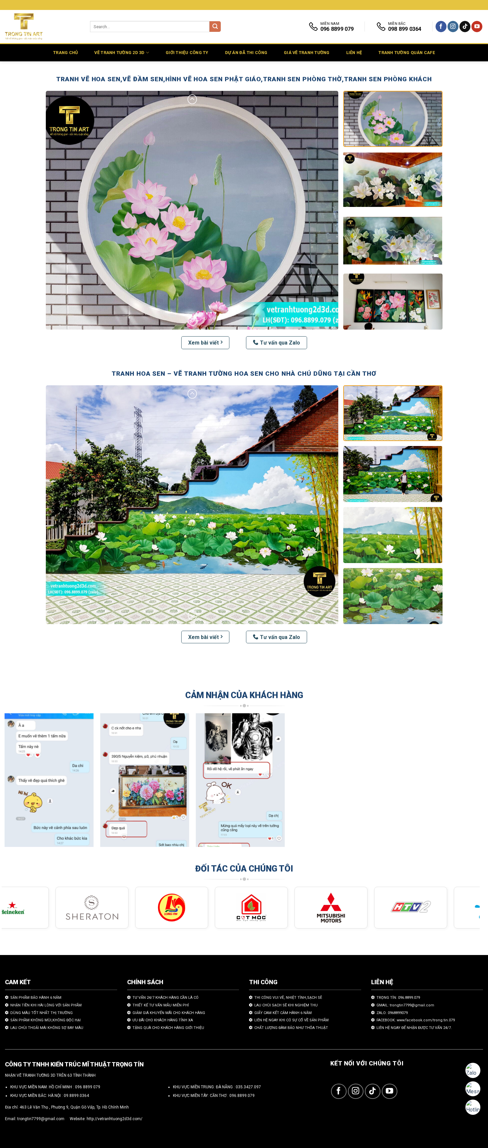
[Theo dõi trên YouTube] (476, 26)
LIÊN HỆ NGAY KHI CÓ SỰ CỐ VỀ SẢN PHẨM (291, 1020)
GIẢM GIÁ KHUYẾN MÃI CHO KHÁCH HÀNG (168, 1013)
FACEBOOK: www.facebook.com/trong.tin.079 (415, 1020)
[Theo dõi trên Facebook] (441, 26)
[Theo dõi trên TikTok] (464, 26)
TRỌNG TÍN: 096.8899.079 (398, 997)
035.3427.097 (248, 1087)
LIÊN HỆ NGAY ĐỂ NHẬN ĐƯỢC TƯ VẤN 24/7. (414, 1028)
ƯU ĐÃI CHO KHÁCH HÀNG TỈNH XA (162, 1020)
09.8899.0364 (76, 1095)
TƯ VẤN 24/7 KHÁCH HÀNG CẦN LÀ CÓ (165, 997)
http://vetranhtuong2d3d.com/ (114, 1118)
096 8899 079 (87, 1087)
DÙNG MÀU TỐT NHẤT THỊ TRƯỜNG (41, 1013)
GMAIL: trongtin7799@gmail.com (405, 1005)
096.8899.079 (242, 1095)
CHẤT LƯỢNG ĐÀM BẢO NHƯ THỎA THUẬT (291, 1028)
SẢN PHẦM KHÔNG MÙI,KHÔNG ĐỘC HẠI (45, 1020)
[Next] (462, 783)
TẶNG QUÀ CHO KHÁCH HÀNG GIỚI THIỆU (168, 1028)
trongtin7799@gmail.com (40, 1118)
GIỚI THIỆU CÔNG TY (187, 52)
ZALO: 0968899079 (392, 1013)
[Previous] (20, 783)
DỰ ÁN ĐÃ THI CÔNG (246, 52)
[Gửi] (215, 26)
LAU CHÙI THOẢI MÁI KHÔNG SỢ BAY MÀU (46, 1028)
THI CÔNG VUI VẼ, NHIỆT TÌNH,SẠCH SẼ (288, 997)
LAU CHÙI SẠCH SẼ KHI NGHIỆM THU (286, 1005)
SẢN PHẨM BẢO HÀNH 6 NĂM (35, 997)
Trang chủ (65, 52)
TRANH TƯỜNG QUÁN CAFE (406, 52)
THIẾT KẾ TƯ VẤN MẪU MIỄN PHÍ (160, 1005)
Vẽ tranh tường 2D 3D (119, 52)
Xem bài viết (203, 343)
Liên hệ (354, 52)
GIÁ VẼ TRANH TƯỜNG (307, 52)
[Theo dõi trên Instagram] (452, 26)
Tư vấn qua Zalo (280, 343)
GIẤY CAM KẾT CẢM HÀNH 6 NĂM (283, 1013)
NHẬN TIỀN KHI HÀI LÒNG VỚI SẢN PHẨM (46, 1005)
